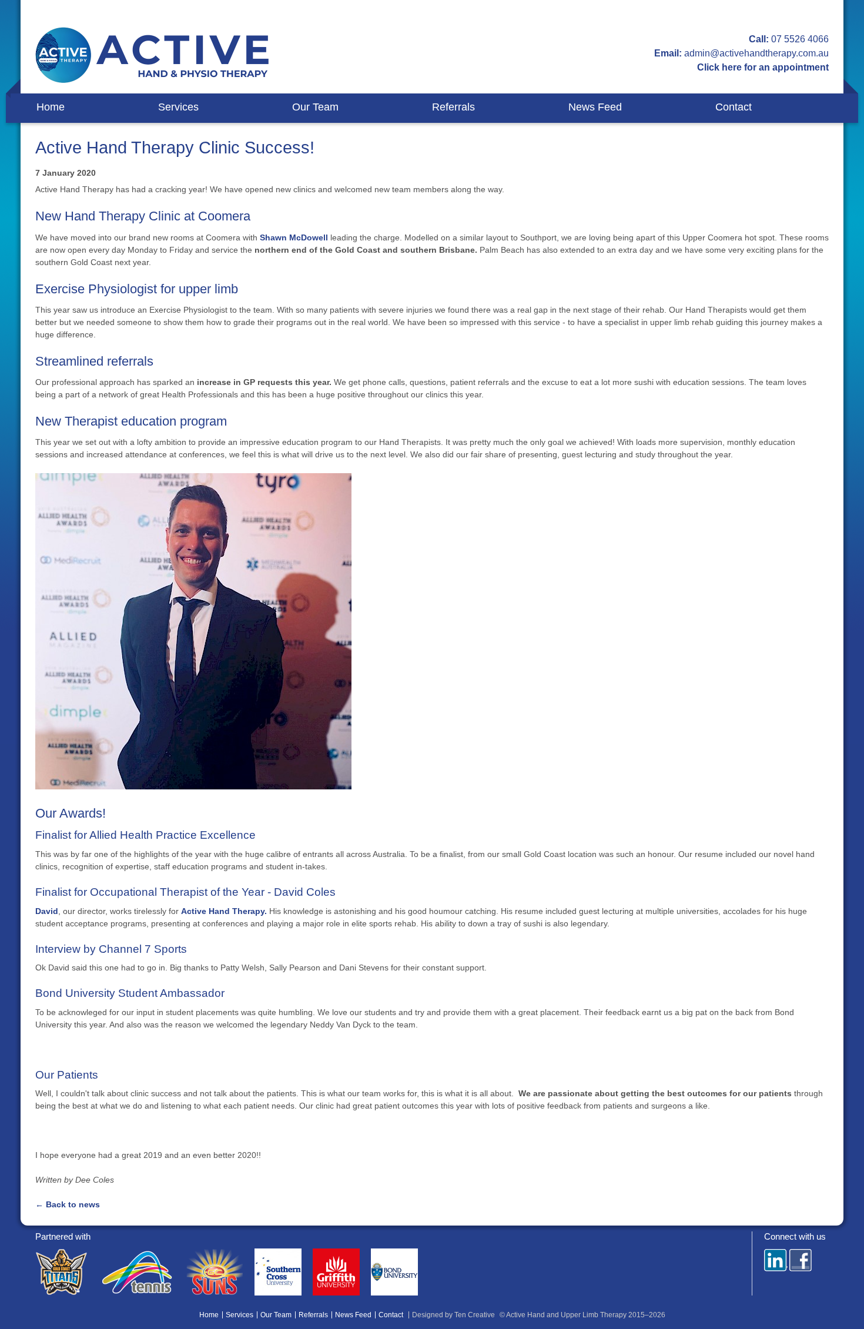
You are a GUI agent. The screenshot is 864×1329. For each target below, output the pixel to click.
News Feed (595, 107)
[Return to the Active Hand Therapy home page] (152, 55)
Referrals (453, 107)
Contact (733, 107)
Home (50, 107)
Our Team (315, 107)
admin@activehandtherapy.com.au (756, 53)
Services (178, 107)
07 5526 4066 (800, 39)
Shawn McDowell (294, 237)
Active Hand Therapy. (224, 911)
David (46, 911)
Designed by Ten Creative (453, 1315)
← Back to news (67, 1204)
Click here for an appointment (763, 67)
